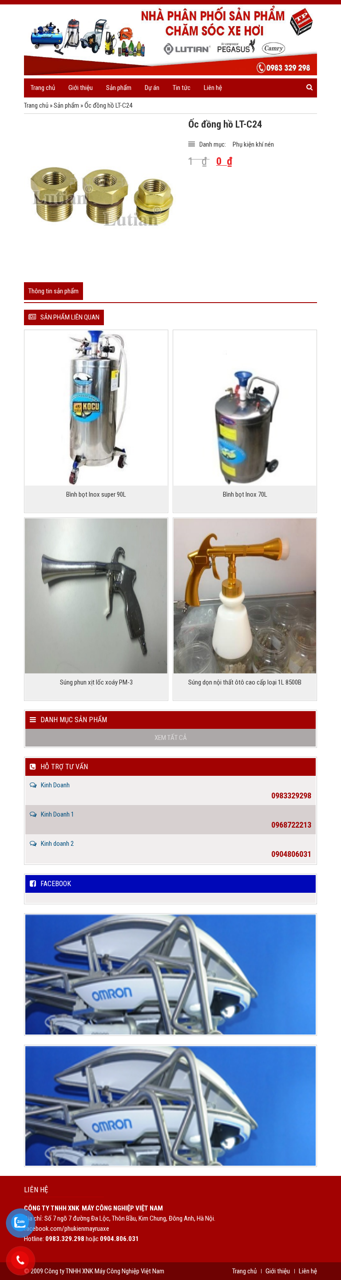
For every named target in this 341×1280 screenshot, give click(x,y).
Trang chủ (43, 88)
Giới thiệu (80, 88)
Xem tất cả (171, 738)
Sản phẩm (66, 105)
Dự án (152, 88)
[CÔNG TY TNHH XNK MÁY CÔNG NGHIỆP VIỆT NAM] (170, 39)
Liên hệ (213, 88)
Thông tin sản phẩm (53, 291)
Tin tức (181, 88)
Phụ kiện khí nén (253, 144)
